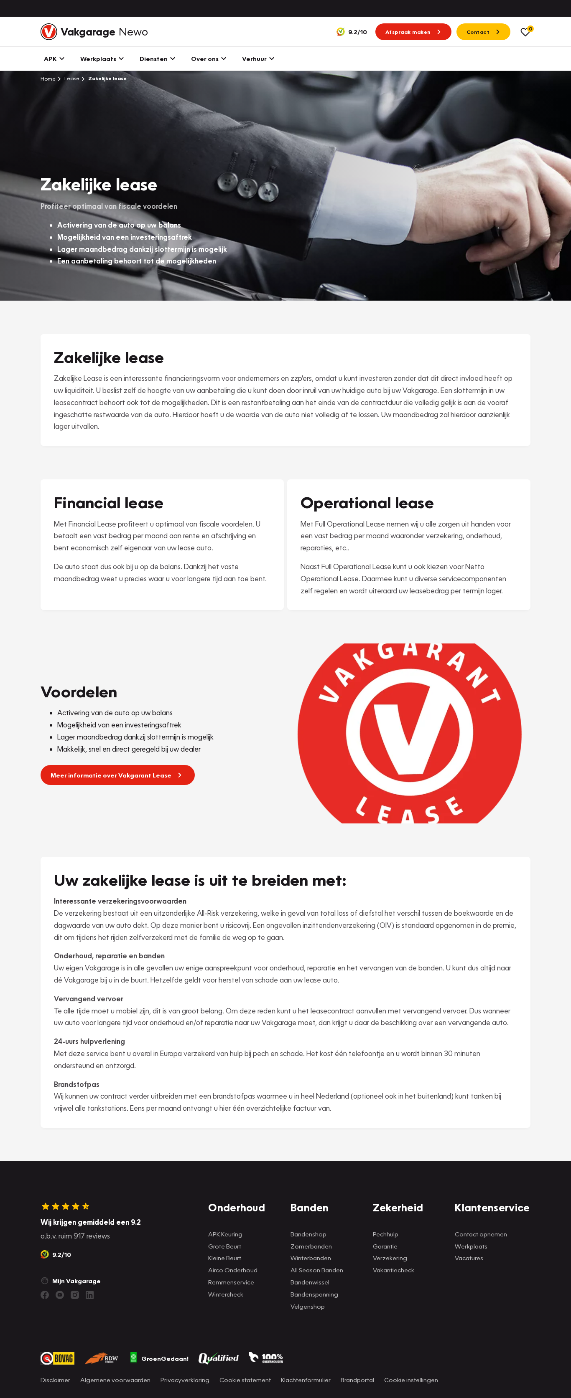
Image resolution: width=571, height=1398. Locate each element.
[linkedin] (90, 1295)
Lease (71, 78)
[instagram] (75, 1295)
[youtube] (60, 1295)
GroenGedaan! (165, 1358)
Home (48, 78)
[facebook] (45, 1295)
